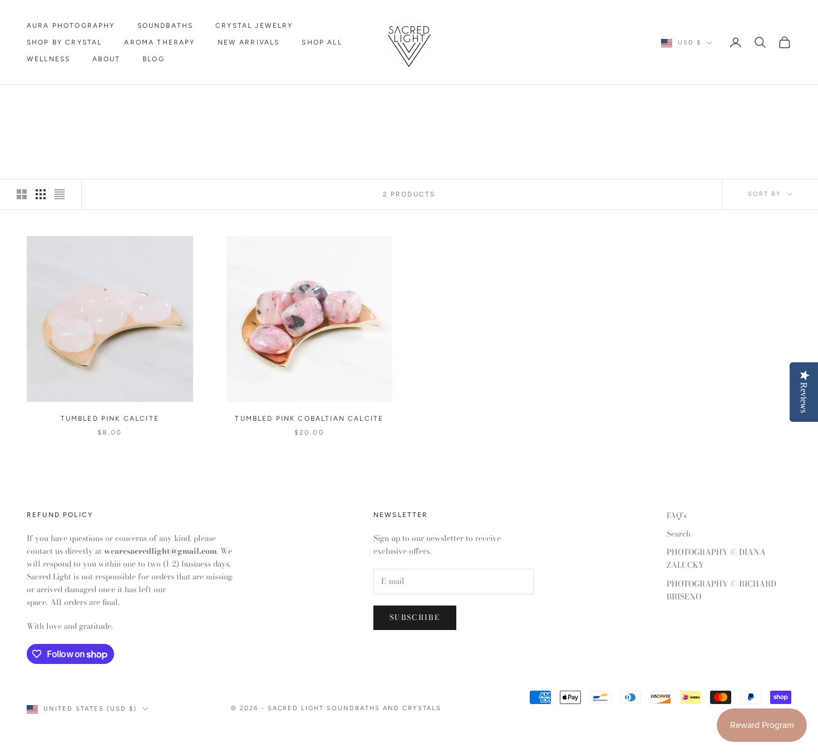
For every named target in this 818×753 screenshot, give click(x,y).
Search (679, 534)
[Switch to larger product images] (22, 194)
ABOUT (106, 59)
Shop (70, 100)
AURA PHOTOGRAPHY (71, 25)
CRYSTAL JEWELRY (254, 25)
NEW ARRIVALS (249, 42)
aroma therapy (159, 42)
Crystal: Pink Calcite (138, 100)
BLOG (153, 59)
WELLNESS (48, 59)
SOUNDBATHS (165, 25)
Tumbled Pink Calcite (110, 418)
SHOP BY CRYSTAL (64, 42)
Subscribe (415, 617)
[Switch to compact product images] (60, 194)
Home (37, 100)
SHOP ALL (322, 42)
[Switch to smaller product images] (41, 194)
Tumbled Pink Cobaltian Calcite (309, 418)
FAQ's (677, 515)
